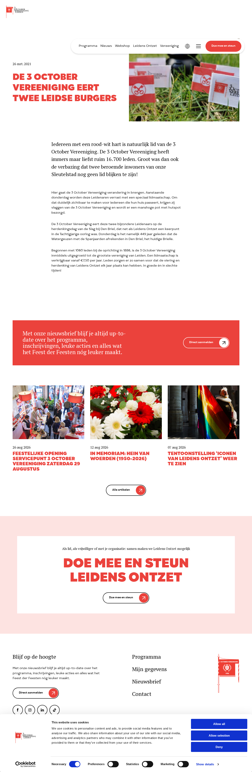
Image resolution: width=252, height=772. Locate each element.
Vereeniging (169, 46)
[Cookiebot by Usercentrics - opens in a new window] (25, 764)
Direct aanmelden (201, 342)
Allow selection (219, 735)
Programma (88, 46)
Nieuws (106, 46)
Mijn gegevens (149, 669)
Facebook (18, 710)
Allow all (219, 724)
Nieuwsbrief (146, 682)
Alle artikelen (121, 490)
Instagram (30, 710)
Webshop (122, 46)
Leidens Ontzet (145, 46)
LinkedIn (42, 710)
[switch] (113, 764)
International (187, 46)
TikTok (54, 710)
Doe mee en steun (223, 46)
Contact (141, 694)
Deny (219, 747)
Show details (205, 764)
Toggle (198, 46)
